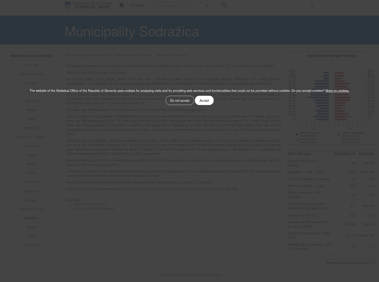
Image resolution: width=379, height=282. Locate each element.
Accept (204, 100)
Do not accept (180, 100)
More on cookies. (337, 90)
